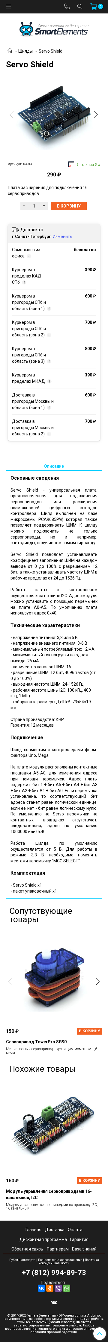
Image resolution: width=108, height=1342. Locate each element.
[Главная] (10, 51)
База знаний (84, 1249)
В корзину (89, 1031)
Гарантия (79, 1239)
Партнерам (58, 1249)
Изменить (62, 236)
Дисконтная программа (43, 1239)
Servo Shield (50, 51)
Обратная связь (27, 1249)
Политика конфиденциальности (69, 1261)
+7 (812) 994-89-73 (54, 1272)
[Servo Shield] (54, 116)
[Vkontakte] (54, 1302)
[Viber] (58, 1288)
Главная (33, 1229)
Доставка (54, 1229)
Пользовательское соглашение (60, 1260)
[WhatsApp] (66, 1288)
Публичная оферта (22, 1260)
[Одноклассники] (49, 1288)
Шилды (25, 51)
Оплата (75, 1229)
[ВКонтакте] (41, 1288)
